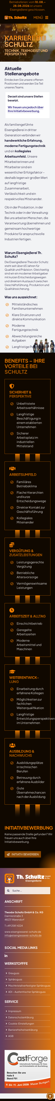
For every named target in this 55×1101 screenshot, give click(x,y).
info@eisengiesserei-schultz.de (23, 935)
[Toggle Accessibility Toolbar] (50, 1096)
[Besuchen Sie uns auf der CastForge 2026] (27, 1051)
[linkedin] (6, 955)
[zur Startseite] (16, 18)
